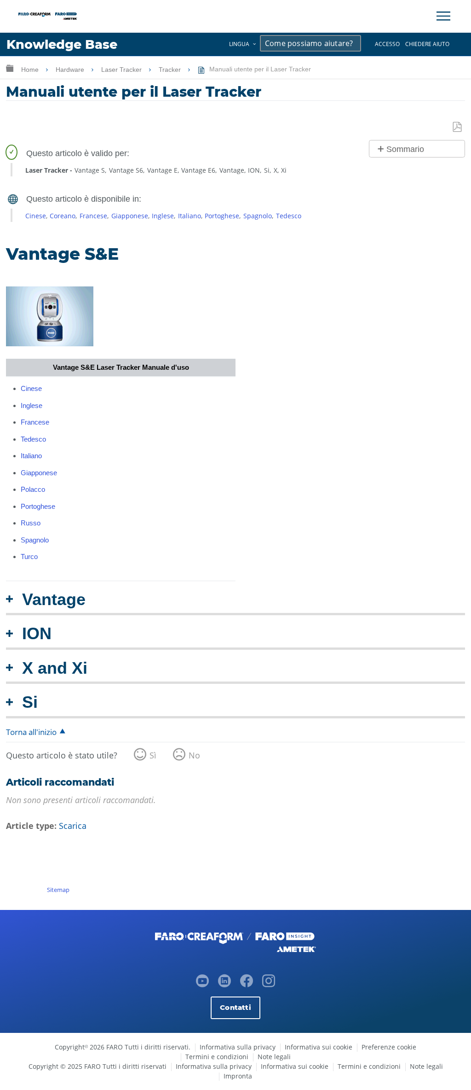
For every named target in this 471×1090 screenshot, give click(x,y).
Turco (29, 556)
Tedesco (288, 215)
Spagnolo (257, 215)
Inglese (163, 215)
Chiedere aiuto (427, 44)
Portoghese (222, 215)
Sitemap (58, 890)
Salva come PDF (457, 127)
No (194, 755)
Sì (152, 755)
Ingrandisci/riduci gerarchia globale (9, 68)
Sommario (405, 149)
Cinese (35, 215)
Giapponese (129, 215)
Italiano (189, 215)
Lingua (239, 44)
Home (30, 69)
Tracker (171, 69)
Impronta (238, 1076)
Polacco (33, 489)
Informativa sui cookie (318, 1047)
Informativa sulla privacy (238, 1047)
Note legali (274, 1056)
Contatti (235, 1007)
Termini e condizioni (216, 1056)
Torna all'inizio (31, 732)
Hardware (71, 69)
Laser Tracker (122, 69)
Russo (30, 523)
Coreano (62, 215)
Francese (93, 215)
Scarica (72, 825)
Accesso (387, 44)
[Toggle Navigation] (443, 16)
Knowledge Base (61, 44)
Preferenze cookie (389, 1047)
